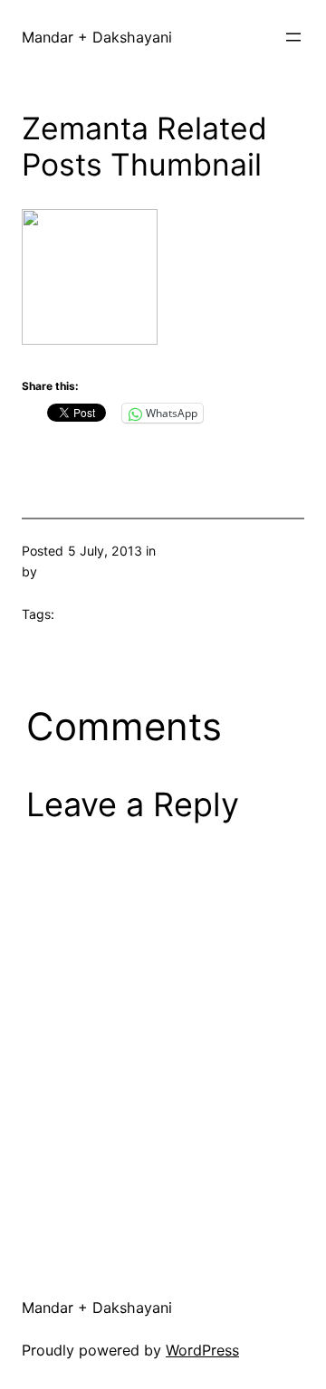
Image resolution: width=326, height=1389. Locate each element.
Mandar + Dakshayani (97, 37)
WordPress (202, 1350)
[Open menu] (293, 37)
